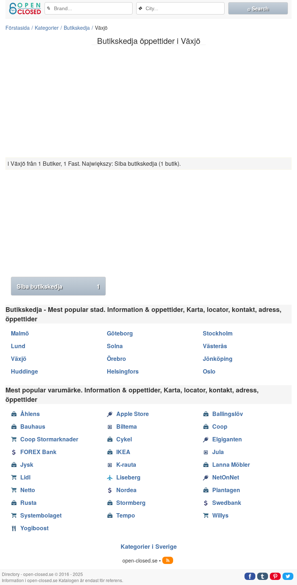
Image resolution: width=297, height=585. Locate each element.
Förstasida (17, 27)
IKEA (123, 452)
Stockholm (218, 333)
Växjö (18, 358)
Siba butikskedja (58, 286)
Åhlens (30, 413)
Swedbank (226, 502)
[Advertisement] (148, 101)
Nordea (126, 490)
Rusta (28, 502)
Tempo (125, 515)
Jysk (26, 464)
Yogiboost (34, 528)
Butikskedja (77, 27)
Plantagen (226, 490)
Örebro (116, 358)
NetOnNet (225, 477)
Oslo (209, 371)
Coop (219, 426)
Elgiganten (227, 439)
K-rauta (126, 464)
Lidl (25, 477)
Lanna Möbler (231, 464)
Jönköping (218, 358)
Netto (27, 490)
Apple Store (132, 413)
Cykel (124, 439)
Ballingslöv (227, 413)
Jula (218, 452)
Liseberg (128, 477)
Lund (18, 346)
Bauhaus (32, 426)
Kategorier (47, 27)
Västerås (215, 346)
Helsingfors (123, 371)
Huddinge (24, 371)
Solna (115, 346)
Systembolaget (41, 515)
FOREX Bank (38, 452)
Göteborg (120, 333)
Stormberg (131, 502)
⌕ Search (258, 8)
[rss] (167, 560)
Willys (220, 515)
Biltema (126, 426)
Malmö (20, 333)
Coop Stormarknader (49, 439)
